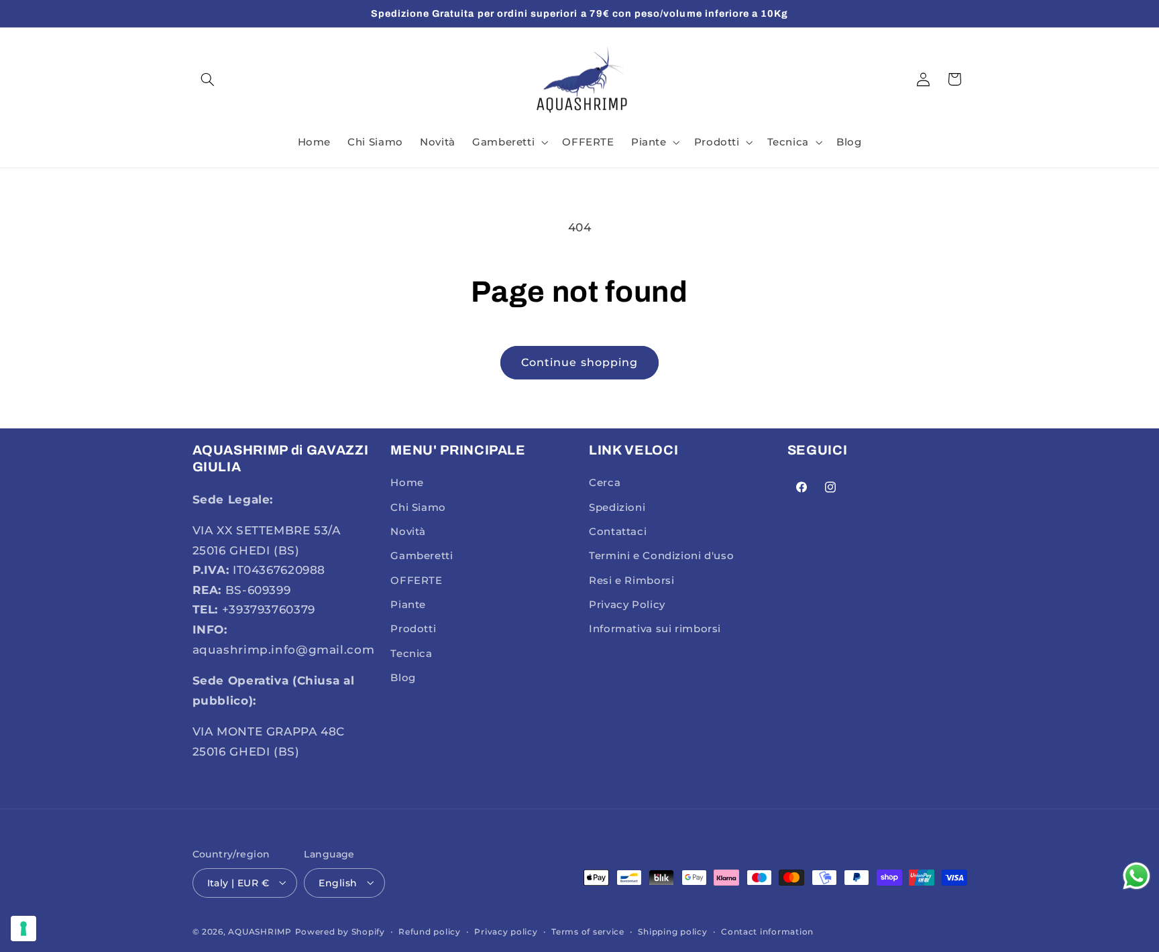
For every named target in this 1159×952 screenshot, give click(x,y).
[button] (207, 79)
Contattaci (618, 532)
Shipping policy (672, 931)
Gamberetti (421, 556)
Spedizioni (617, 507)
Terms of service (587, 931)
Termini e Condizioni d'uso (661, 556)
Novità (408, 532)
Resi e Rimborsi (631, 581)
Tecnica (411, 654)
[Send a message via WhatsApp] (1136, 876)
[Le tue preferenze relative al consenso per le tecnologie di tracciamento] (23, 928)
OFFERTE (416, 581)
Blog (403, 678)
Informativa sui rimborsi (655, 629)
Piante (408, 605)
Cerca (604, 483)
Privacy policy (505, 931)
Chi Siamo (418, 507)
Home (407, 483)
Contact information (767, 931)
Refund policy (429, 931)
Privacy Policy (627, 605)
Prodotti (413, 629)
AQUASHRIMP (259, 931)
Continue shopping (579, 362)
